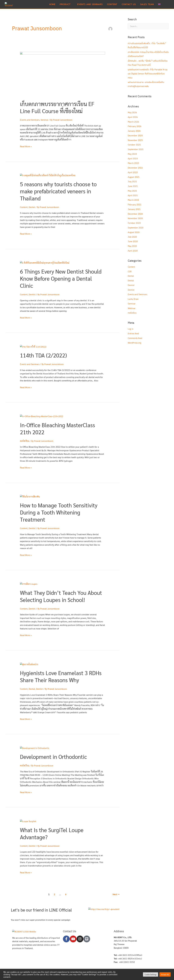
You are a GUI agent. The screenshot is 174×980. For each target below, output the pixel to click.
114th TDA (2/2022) (43, 355)
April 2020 (133, 250)
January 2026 (134, 130)
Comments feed (135, 338)
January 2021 (134, 209)
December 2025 (135, 135)
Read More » (26, 146)
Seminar (44, 119)
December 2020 (135, 213)
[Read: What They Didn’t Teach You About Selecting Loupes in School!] (28, 583)
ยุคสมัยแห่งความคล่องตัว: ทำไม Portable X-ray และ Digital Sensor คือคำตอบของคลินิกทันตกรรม (147, 73)
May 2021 (132, 190)
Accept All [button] (165, 974)
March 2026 (133, 121)
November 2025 (135, 140)
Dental (32, 207)
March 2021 (133, 199)
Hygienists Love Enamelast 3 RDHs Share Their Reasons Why (61, 676)
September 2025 (135, 149)
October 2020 (134, 222)
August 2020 (133, 232)
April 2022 (133, 172)
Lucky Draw (133, 298)
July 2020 (132, 236)
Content (24, 207)
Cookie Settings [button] (150, 974)
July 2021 (132, 181)
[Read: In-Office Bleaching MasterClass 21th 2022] (41, 415)
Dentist (32, 294)
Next (116, 894)
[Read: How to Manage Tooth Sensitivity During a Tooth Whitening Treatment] (30, 496)
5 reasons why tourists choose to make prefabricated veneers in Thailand (58, 191)
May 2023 (132, 153)
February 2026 (134, 126)
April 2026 (133, 117)
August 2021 (133, 176)
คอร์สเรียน (24, 440)
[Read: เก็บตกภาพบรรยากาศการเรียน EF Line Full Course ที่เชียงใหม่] (62, 74)
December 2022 (135, 167)
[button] (166, 4)
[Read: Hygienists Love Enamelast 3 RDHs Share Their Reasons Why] (29, 663)
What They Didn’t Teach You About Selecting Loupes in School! (61, 596)
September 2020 (135, 227)
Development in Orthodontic (53, 756)
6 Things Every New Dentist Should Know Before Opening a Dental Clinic (61, 278)
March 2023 (133, 163)
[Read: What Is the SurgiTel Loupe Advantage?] (28, 820)
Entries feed (133, 333)
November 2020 (135, 218)
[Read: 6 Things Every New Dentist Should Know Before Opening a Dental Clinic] (44, 262)
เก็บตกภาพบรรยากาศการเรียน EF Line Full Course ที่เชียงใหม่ (57, 107)
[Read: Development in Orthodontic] (34, 747)
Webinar (132, 308)
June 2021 (133, 186)
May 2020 (132, 245)
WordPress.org (134, 342)
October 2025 (134, 144)
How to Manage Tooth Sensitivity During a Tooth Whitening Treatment (58, 512)
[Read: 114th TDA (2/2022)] (33, 346)
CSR (130, 271)
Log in (130, 328)
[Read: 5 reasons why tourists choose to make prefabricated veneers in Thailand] (47, 175)
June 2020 (133, 241)
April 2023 (133, 158)
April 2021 (133, 195)
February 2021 (134, 204)
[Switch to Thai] (159, 4)
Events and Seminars (30, 119)
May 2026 (132, 112)
